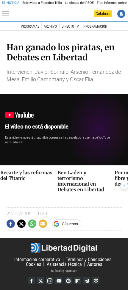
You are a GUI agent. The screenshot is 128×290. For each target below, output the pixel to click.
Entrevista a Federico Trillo (42, 3)
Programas (30, 26)
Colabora (103, 13)
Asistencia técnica (64, 264)
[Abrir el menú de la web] (7, 14)
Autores (94, 264)
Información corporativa (37, 259)
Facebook (31, 280)
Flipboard (77, 280)
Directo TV (70, 26)
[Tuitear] (21, 224)
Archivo (50, 26)
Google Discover (68, 280)
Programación (95, 26)
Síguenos (70, 224)
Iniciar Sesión (121, 14)
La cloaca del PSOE (79, 3)
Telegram (86, 280)
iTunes (95, 280)
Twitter (40, 280)
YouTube (59, 280)
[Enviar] (32, 224)
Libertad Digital (64, 248)
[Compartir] (11, 224)
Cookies (33, 264)
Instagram (49, 280)
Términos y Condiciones (88, 259)
